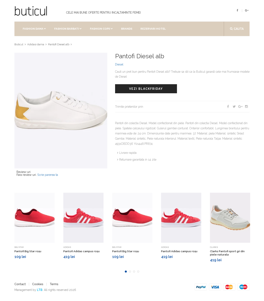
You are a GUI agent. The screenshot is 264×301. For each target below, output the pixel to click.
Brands (126, 28)
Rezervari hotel (153, 28)
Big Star (19, 247)
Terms (54, 284)
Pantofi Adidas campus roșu (81, 251)
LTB (39, 290)
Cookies (37, 284)
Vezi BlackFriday (146, 88)
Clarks (214, 247)
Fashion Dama (33, 28)
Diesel (119, 64)
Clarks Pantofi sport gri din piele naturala (227, 253)
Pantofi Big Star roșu (27, 251)
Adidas (67, 247)
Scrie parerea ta (47, 174)
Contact (20, 284)
